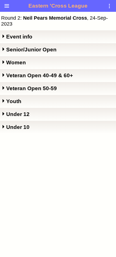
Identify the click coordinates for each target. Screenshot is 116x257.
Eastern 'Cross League (58, 6)
